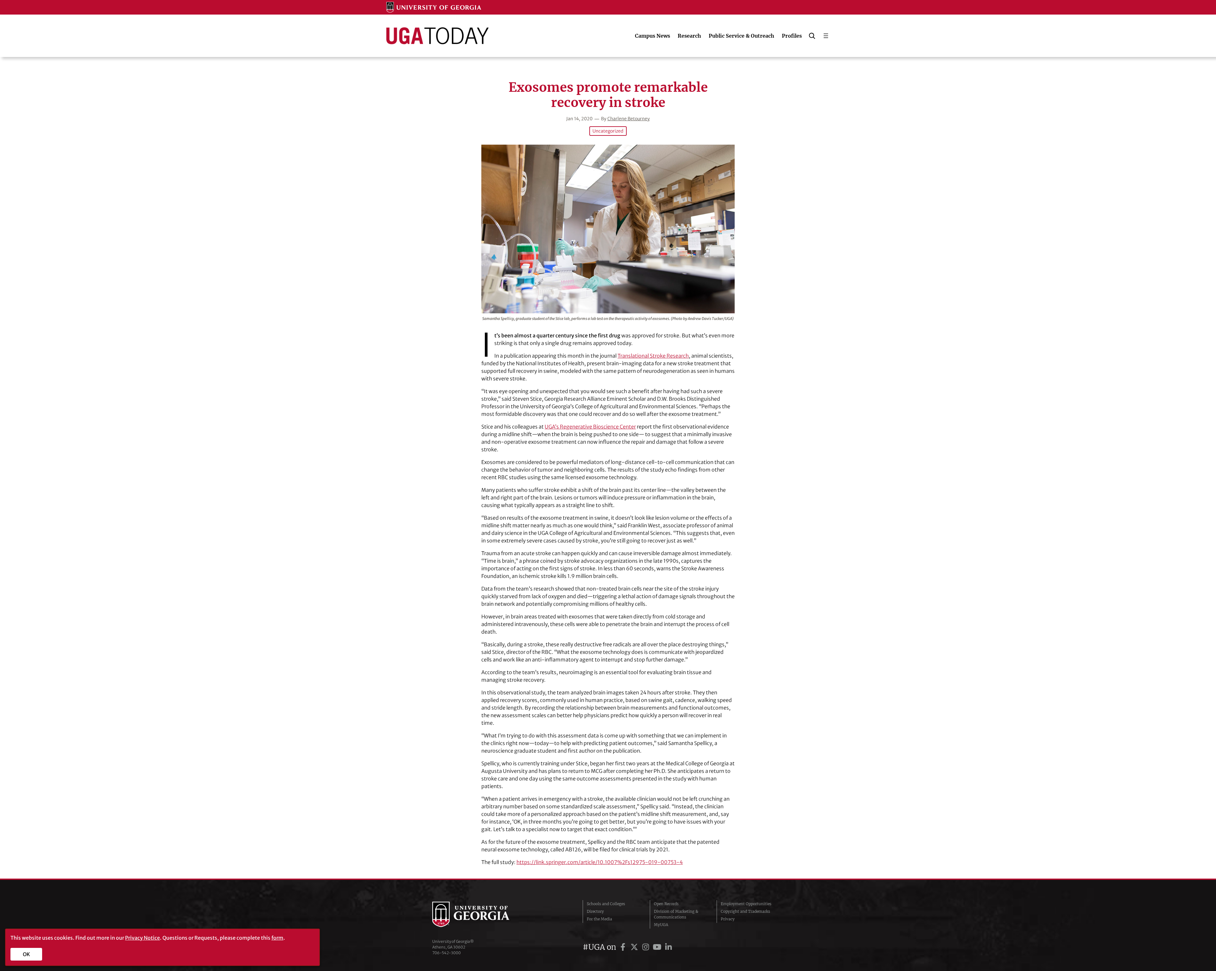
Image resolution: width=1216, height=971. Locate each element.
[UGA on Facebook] (624, 947)
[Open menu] (826, 36)
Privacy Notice (142, 938)
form (277, 938)
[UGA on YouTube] (658, 947)
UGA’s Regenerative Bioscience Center (590, 426)
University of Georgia (479, 914)
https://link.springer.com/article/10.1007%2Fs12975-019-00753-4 (599, 862)
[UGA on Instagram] (646, 947)
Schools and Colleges (606, 903)
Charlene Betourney (628, 119)
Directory (595, 911)
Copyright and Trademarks (745, 911)
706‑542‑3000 (446, 952)
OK (26, 954)
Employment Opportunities (746, 903)
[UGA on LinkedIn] (668, 947)
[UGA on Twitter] (635, 947)
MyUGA (661, 924)
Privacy (728, 919)
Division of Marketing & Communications (676, 914)
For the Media (599, 919)
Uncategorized (608, 131)
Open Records (666, 903)
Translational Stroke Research (653, 356)
